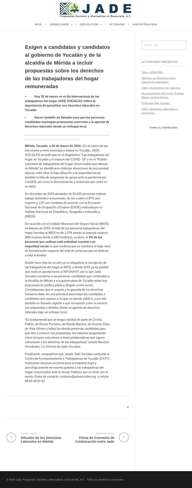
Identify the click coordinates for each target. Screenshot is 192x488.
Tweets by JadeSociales (163, 127)
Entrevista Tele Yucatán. (156, 103)
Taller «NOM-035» (152, 72)
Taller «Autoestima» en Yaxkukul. (161, 87)
